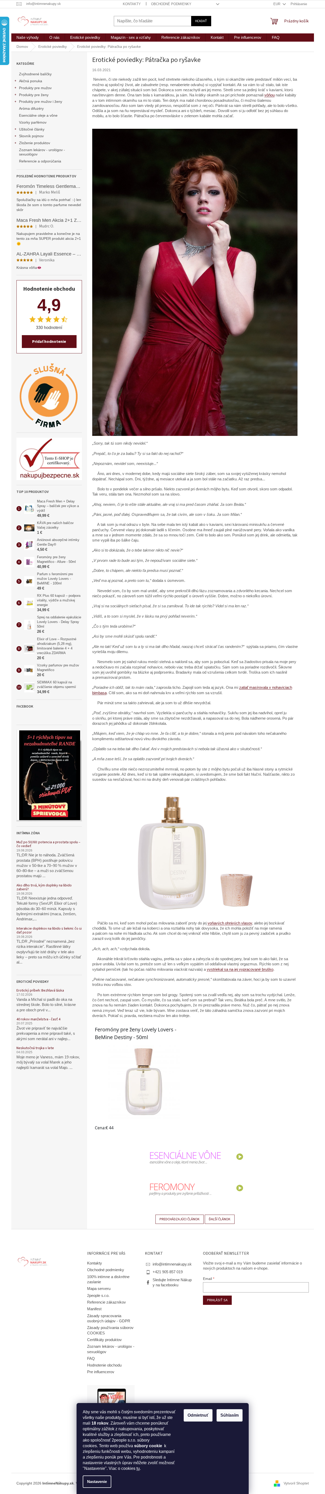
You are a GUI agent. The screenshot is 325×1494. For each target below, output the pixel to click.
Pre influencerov (100, 1372)
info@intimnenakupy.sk (172, 1264)
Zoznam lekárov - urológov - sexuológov (42, 152)
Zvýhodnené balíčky (35, 74)
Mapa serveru (98, 1289)
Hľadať (201, 21)
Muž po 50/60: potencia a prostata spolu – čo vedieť (48, 844)
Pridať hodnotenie (49, 341)
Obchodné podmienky (171, 4)
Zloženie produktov (34, 143)
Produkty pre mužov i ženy (40, 101)
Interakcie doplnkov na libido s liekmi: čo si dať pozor (49, 931)
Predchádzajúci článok (180, 1219)
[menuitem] (27, 37)
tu (138, 1468)
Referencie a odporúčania (40, 161)
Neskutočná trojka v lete (35, 1048)
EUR (277, 4)
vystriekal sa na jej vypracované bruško (240, 969)
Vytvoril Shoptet (296, 1483)
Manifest (94, 1309)
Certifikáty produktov (104, 1340)
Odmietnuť (198, 1415)
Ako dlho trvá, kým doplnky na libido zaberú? (44, 888)
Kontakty (132, 4)
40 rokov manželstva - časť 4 (38, 1019)
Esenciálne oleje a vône (38, 115)
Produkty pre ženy (34, 95)
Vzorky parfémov (33, 122)
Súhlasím (229, 1415)
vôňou (269, 95)
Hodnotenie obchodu (104, 1365)
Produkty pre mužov (35, 88)
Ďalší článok (219, 1219)
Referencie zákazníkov (106, 1302)
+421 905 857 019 (168, 1272)
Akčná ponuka (30, 81)
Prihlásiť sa (217, 1300)
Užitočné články (31, 129)
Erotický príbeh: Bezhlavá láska (40, 991)
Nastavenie (97, 1482)
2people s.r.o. (98, 1296)
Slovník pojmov (31, 136)
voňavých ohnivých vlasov (230, 923)
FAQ (91, 1358)
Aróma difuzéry (31, 108)
